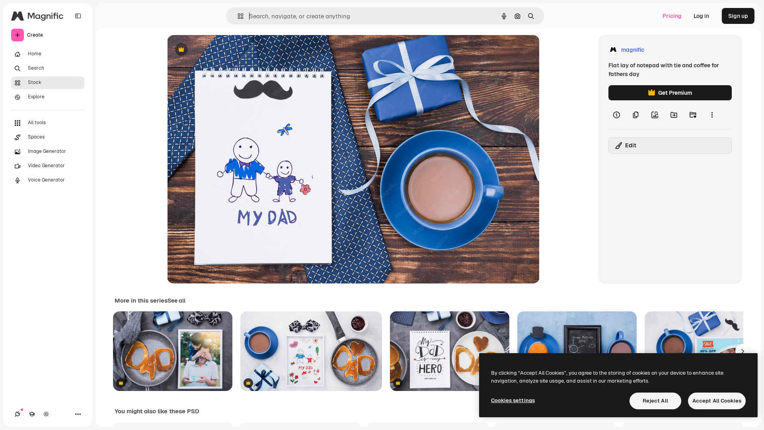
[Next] (742, 351)
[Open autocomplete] (237, 16)
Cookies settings (513, 400)
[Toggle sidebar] (78, 16)
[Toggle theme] (46, 414)
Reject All (655, 400)
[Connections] (17, 414)
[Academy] (31, 414)
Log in (701, 16)
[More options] (712, 115)
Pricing (672, 16)
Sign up (738, 16)
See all (176, 300)
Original (218, 50)
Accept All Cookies (716, 400)
